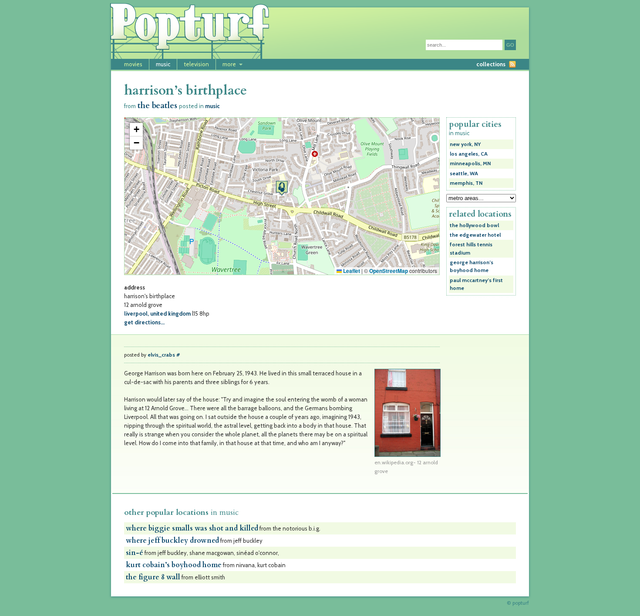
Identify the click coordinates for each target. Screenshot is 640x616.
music (163, 64)
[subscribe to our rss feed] (512, 64)
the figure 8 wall (153, 577)
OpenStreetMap (388, 271)
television (196, 64)
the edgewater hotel (475, 235)
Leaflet (351, 271)
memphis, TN (466, 183)
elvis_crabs (161, 355)
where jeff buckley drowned (172, 540)
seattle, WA (464, 173)
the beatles (157, 105)
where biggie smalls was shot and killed (192, 528)
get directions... (144, 322)
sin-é (134, 553)
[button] (282, 188)
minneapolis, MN (470, 163)
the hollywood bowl (474, 225)
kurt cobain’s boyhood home (174, 565)
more (229, 64)
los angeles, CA (469, 154)
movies (133, 64)
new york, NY (465, 144)
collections (490, 64)
